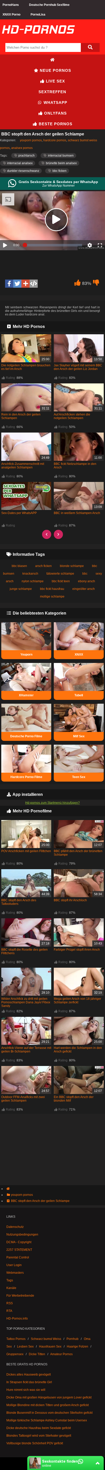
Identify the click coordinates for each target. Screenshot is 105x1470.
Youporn (26, 654)
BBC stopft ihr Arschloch (70, 900)
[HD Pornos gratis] (38, 38)
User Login (14, 1265)
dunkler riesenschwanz (22, 171)
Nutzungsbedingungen (22, 1234)
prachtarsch (26, 155)
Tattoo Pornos (15, 1339)
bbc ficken (59, 171)
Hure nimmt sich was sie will (25, 1390)
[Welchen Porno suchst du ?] (90, 47)
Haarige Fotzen (77, 1346)
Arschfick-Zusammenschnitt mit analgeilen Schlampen (22, 465)
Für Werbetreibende (20, 1295)
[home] (55, 1188)
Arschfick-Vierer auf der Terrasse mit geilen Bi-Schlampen (26, 1049)
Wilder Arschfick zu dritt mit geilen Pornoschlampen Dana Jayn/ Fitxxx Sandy (25, 1002)
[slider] (53, 245)
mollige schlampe (52, 596)
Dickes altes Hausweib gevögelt (28, 1374)
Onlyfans (55, 113)
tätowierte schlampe (60, 573)
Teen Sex (78, 777)
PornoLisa (38, 14)
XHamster (26, 695)
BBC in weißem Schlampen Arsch (77, 513)
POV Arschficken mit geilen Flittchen (26, 851)
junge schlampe (21, 589)
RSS (9, 1303)
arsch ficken (43, 566)
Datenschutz (15, 1227)
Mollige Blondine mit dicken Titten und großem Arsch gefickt (47, 1405)
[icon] (52, 59)
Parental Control (17, 1257)
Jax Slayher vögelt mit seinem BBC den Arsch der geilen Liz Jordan (78, 367)
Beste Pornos (54, 124)
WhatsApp (54, 102)
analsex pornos (22, 148)
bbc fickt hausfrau (52, 589)
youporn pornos (31, 140)
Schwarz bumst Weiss (46, 1339)
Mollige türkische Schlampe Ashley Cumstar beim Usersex (46, 1420)
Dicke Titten (37, 1354)
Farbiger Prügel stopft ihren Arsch (77, 949)
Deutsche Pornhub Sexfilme (49, 5)
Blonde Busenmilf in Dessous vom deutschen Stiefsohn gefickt (49, 1412)
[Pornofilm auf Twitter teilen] (17, 284)
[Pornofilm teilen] (25, 284)
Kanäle (11, 1288)
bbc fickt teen (61, 581)
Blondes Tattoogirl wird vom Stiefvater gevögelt (38, 1435)
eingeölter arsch (83, 589)
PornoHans (11, 5)
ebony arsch (86, 581)
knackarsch (30, 573)
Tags (9, 1280)
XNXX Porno (11, 14)
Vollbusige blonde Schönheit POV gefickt (34, 1443)
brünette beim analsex (61, 163)
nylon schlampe (33, 581)
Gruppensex (14, 1354)
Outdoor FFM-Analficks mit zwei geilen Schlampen (23, 1098)
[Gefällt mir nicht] (96, 284)
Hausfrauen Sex (50, 1346)
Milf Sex (79, 736)
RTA (9, 1311)
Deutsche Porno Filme (26, 736)
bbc (84, 573)
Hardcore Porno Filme (26, 777)
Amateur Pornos (61, 1354)
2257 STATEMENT (19, 1250)
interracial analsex (19, 163)
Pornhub (72, 1339)
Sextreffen (52, 92)
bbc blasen (19, 566)
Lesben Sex (25, 1346)
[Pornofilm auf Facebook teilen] (9, 284)
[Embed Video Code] (34, 284)
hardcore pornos (54, 140)
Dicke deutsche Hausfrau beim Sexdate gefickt (38, 1428)
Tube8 (78, 695)
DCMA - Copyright (18, 1242)
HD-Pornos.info (17, 1318)
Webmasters (15, 1272)
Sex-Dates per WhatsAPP (19, 513)
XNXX (79, 654)
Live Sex (55, 81)
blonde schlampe (72, 566)
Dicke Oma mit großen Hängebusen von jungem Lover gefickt (48, 1397)
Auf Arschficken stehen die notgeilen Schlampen (72, 416)
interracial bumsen (60, 155)
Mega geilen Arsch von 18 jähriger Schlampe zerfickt (77, 1000)
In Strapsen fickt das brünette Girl (29, 1382)
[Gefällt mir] (77, 284)
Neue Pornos (54, 70)
